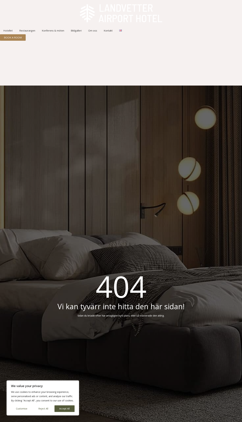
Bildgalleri (76, 30)
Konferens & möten (53, 30)
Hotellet (8, 30)
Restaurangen (27, 30)
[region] (43, 397)
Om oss (92, 30)
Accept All (64, 408)
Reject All (43, 408)
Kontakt (108, 30)
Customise (21, 408)
